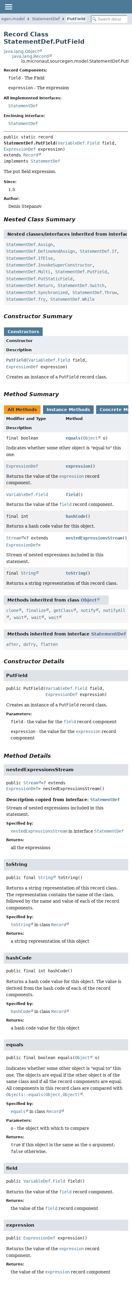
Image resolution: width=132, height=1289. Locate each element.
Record (30, 155)
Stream (13, 538)
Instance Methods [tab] (68, 409)
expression (78, 466)
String (28, 573)
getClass (63, 610)
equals (73, 438)
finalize (36, 610)
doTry (29, 644)
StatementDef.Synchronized (37, 292)
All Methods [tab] (22, 409)
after (12, 644)
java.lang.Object (21, 51)
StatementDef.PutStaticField (39, 278)
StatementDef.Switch (81, 285)
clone (12, 610)
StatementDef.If (98, 251)
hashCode (75, 516)
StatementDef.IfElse (29, 258)
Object (90, 438)
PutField (76, 19)
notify (88, 610)
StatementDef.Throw (94, 292)
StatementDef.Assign (29, 244)
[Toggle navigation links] (8, 6)
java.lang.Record (30, 56)
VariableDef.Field (78, 143)
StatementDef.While (72, 299)
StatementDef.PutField (81, 271)
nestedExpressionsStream (94, 538)
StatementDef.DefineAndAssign (40, 251)
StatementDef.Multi (28, 271)
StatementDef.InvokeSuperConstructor (49, 265)
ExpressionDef (20, 149)
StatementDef (46, 19)
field (72, 494)
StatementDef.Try (25, 299)
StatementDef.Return (29, 285)
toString (75, 573)
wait (19, 617)
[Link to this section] (79, 219)
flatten (49, 644)
